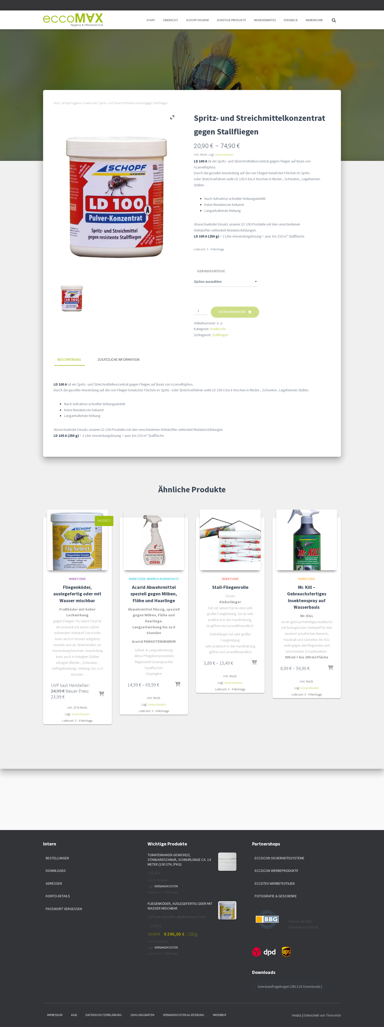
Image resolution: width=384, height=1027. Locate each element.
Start (151, 20)
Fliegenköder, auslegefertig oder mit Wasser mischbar (77, 593)
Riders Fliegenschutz (163, 579)
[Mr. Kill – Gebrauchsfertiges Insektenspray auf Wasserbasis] (306, 540)
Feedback (291, 20)
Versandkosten (224, 154)
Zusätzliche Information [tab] (118, 359)
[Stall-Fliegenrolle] (230, 540)
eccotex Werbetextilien (275, 883)
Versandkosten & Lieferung (183, 1015)
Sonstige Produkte (231, 20)
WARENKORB (314, 20)
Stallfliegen (220, 334)
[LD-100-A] (71, 297)
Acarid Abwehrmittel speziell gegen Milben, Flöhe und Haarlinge (153, 593)
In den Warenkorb (232, 312)
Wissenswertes (265, 20)
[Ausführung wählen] (177, 684)
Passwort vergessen (64, 908)
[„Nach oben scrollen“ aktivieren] (373, 1016)
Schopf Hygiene (197, 20)
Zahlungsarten (142, 1015)
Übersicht (170, 20)
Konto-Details (58, 896)
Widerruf (219, 1015)
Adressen (54, 883)
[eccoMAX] (73, 19)
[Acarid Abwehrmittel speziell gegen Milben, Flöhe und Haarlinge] (154, 540)
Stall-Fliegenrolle (230, 587)
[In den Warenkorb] (101, 694)
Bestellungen (57, 858)
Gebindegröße (211, 271)
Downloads (56, 870)
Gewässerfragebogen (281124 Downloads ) (290, 986)
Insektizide (90, 103)
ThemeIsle (333, 1015)
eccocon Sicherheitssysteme (279, 858)
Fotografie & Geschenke (276, 896)
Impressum (54, 1015)
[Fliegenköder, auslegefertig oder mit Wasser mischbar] (77, 540)
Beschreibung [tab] (69, 359)
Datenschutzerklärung (103, 1015)
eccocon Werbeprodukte (276, 870)
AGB (74, 1015)
